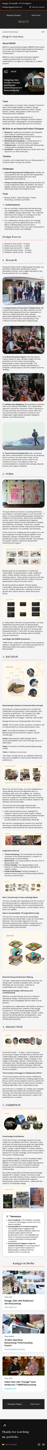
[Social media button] (39, 1444)
